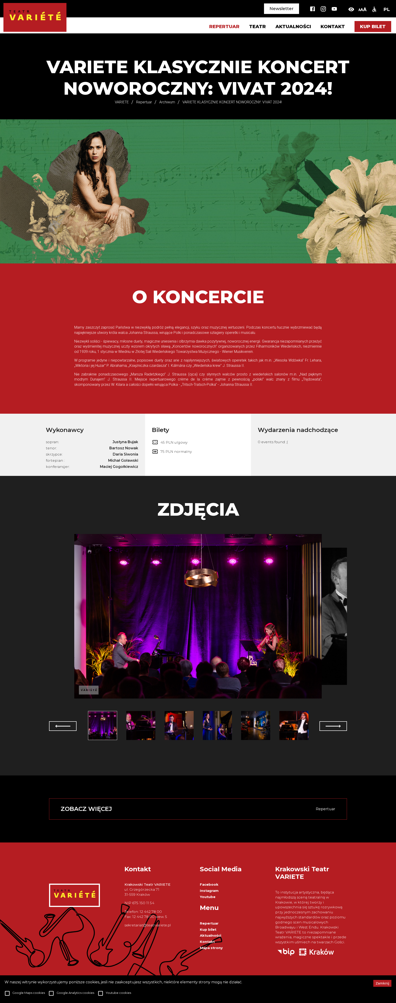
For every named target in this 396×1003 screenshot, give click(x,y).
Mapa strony (211, 948)
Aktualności (293, 26)
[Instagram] (323, 9)
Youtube (207, 897)
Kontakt (333, 26)
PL (386, 9)
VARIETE (122, 102)
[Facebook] (312, 9)
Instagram (209, 891)
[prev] (63, 726)
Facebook (209, 884)
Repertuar (209, 923)
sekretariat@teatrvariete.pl (147, 925)
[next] (333, 726)
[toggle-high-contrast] (351, 9)
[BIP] (286, 954)
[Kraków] (316, 954)
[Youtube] (334, 9)
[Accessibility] (374, 9)
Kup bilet (373, 26)
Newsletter (282, 8)
